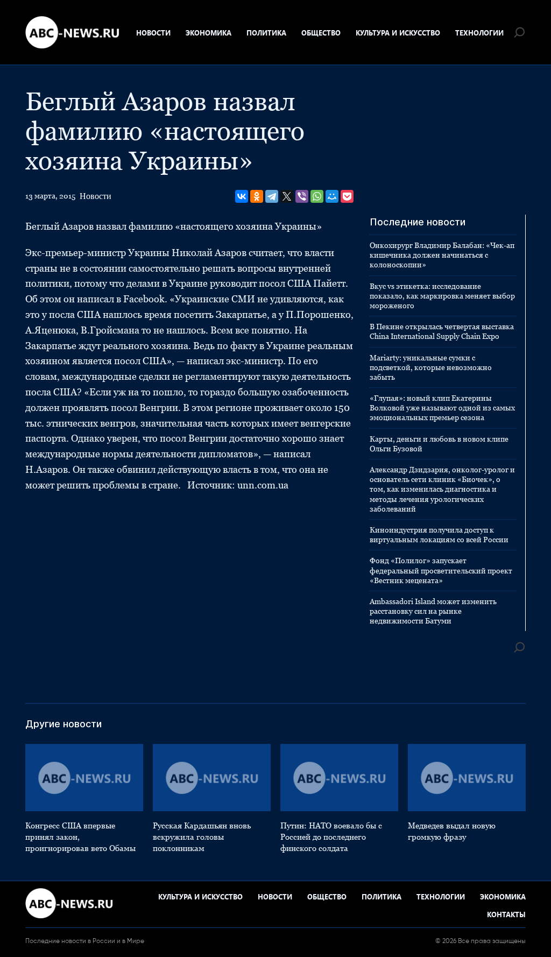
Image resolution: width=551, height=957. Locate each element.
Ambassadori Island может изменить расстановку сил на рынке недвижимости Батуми (433, 611)
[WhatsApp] (316, 196)
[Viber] (301, 196)
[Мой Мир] (332, 196)
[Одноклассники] (256, 196)
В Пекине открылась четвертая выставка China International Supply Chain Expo (442, 331)
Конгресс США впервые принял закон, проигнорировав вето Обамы (80, 837)
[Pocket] (347, 196)
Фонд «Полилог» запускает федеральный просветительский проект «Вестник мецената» (441, 570)
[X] (286, 196)
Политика (266, 32)
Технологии (479, 32)
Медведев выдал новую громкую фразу (452, 831)
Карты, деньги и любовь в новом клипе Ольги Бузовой (439, 444)
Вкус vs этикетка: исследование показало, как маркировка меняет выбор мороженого (442, 296)
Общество (321, 32)
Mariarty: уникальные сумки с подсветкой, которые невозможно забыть (431, 367)
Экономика (208, 32)
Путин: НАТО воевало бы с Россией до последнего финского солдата (331, 837)
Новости (153, 32)
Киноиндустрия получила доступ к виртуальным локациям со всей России (439, 535)
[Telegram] (271, 196)
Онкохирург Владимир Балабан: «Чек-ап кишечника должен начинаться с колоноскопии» (442, 255)
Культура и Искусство (398, 32)
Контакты (506, 914)
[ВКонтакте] (241, 196)
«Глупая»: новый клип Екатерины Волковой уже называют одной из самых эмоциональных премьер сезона (442, 408)
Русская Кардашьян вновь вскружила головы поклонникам (202, 837)
